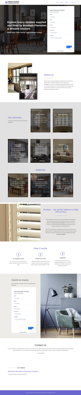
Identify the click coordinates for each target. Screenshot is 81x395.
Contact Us (72, 2)
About (61, 2)
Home (57, 2)
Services (67, 2)
